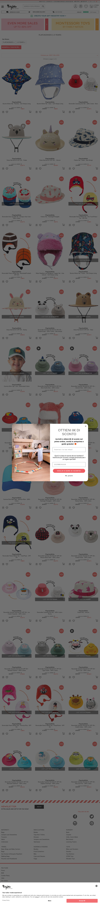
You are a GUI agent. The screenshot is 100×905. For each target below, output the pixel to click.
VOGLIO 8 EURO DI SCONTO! (69, 471)
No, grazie (69, 475)
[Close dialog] (85, 426)
